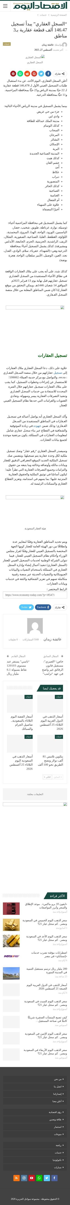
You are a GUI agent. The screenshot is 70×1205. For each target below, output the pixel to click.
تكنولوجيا (57, 1160)
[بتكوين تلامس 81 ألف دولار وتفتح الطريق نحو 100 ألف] (50, 744)
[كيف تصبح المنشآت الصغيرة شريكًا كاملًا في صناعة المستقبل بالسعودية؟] (11, 1022)
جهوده (37, 425)
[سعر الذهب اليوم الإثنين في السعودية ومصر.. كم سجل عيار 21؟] (11, 1038)
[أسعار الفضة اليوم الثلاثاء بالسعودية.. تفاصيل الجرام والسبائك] (20, 704)
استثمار (57, 1127)
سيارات (57, 1167)
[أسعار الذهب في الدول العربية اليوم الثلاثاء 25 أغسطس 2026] (50, 704)
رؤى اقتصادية (55, 1112)
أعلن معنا (56, 1101)
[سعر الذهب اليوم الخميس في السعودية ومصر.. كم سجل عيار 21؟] (11, 925)
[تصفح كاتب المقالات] (35, 626)
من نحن (57, 1079)
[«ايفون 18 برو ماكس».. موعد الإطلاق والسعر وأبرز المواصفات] (11, 908)
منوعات (57, 1134)
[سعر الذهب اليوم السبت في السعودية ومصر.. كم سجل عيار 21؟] (11, 1006)
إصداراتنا (57, 1094)
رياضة (58, 1145)
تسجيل (58, 372)
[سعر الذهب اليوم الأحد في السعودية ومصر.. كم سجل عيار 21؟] (11, 941)
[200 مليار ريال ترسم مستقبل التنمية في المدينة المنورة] (11, 973)
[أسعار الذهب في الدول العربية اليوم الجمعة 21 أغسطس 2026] (11, 989)
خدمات (7, 44)
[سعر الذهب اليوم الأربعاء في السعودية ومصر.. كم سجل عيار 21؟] (11, 1054)
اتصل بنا (57, 1086)
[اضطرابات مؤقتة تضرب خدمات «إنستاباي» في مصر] (11, 957)
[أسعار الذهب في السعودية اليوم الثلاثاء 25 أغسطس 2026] (20, 744)
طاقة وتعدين (55, 1119)
